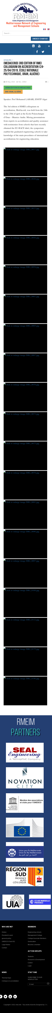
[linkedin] (33, 46)
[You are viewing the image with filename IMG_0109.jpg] (25, 602)
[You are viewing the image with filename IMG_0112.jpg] (25, 632)
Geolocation (32, 941)
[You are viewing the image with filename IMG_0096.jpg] (25, 544)
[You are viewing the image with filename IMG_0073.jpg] (25, 426)
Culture (30, 963)
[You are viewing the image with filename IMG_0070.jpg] (25, 397)
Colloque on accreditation (10, 981)
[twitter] (43, 52)
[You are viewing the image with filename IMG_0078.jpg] (25, 485)
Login (30, 966)
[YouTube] (10, 996)
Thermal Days (6, 978)
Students (31, 956)
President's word (7, 935)
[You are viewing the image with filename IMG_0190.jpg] (25, 691)
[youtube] (39, 46)
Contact (4, 948)
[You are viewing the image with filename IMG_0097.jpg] (25, 573)
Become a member (34, 944)
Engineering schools (34, 932)
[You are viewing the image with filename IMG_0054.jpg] (25, 279)
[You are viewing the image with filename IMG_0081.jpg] (25, 514)
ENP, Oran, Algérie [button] (13, 92)
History (4, 932)
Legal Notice (6, 944)
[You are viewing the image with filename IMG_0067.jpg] (25, 367)
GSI (46, 1005)
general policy (6, 938)
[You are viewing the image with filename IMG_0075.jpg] (25, 455)
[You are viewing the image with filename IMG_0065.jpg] (25, 338)
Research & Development (36, 959)
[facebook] (37, 52)
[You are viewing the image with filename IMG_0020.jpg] (25, 191)
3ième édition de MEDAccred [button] (17, 88)
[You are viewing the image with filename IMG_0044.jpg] (25, 250)
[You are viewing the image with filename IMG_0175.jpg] (25, 661)
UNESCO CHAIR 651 (40, 39)
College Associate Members (37, 938)
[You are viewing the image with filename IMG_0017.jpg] (25, 162)
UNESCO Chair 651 (8, 941)
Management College (35, 935)
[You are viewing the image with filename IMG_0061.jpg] (25, 308)
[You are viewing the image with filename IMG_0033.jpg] (25, 220)
